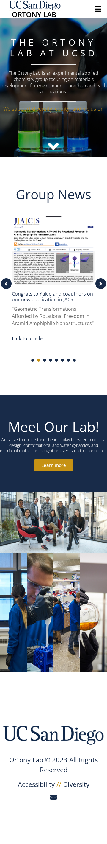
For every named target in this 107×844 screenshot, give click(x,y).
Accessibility (36, 784)
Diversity (76, 784)
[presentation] (33, 360)
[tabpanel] (53, 280)
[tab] (13, 612)
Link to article (27, 338)
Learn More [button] (40, 617)
